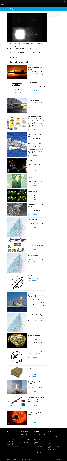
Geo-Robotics (31, 160)
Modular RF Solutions (38, 436)
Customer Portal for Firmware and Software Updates (39, 452)
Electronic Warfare (24, 444)
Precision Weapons (33, 276)
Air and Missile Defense (25, 436)
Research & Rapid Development (36, 315)
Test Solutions (37, 439)
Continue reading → (32, 77)
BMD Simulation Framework (35, 116)
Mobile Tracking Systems (39, 446)
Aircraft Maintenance (34, 100)
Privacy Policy (57, 459)
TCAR (29, 368)
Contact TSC (50, 443)
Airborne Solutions (24, 442)
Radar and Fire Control (25, 439)
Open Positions (51, 433)
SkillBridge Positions (52, 436)
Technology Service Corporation (17, 459)
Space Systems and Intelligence (36, 351)
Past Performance (33, 255)
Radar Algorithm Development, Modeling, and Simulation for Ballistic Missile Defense (36, 295)
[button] (63, 5)
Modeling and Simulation (39, 434)
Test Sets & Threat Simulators (36, 397)
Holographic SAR (32, 191)
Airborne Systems (33, 82)
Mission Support (32, 219)
